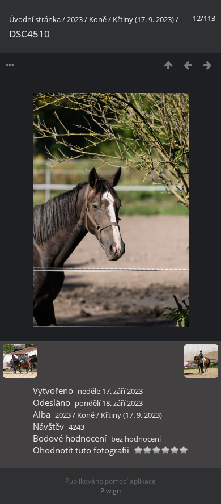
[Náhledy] (168, 65)
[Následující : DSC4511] (208, 65)
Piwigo (110, 490)
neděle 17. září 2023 (110, 391)
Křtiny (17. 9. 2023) (143, 19)
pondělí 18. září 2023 (109, 403)
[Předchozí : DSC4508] (188, 65)
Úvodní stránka (35, 19)
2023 (75, 19)
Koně (98, 19)
